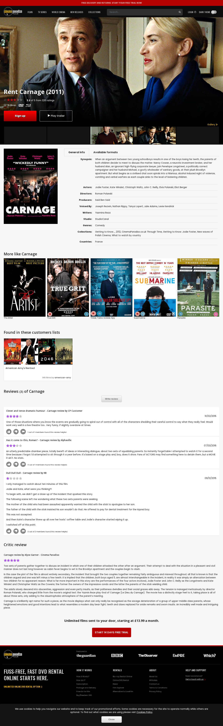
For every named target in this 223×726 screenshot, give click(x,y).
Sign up (20, 116)
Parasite (181, 317)
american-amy (63, 377)
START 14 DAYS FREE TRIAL (111, 632)
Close (111, 719)
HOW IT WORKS (84, 670)
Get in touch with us (194, 679)
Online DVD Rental (121, 680)
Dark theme (204, 12)
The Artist (8, 317)
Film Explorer (118, 687)
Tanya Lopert (135, 206)
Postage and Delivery (86, 687)
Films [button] (30, 12)
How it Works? (82, 676)
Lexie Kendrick (166, 206)
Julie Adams (150, 206)
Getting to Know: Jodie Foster (179, 231)
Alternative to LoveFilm (123, 691)
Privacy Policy (155, 691)
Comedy (100, 225)
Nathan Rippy (119, 206)
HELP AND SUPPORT (196, 670)
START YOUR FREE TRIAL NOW (111, 2)
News (115, 684)
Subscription (82, 684)
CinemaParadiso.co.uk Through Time (142, 231)
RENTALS (117, 670)
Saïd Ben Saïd (102, 200)
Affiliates (153, 680)
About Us (153, 676)
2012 (118, 231)
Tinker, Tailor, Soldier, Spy (103, 317)
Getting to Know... (105, 231)
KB (45, 472)
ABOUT (152, 670)
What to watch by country (126, 235)
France (99, 241)
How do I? (80, 680)
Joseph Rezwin (103, 206)
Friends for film (83, 691)
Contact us (154, 684)
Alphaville (66, 440)
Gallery (211, 124)
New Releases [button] (76, 12)
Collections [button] (94, 12)
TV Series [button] (42, 12)
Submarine (139, 317)
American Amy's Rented (20, 368)
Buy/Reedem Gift (84, 695)
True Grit (51, 317)
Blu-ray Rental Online (122, 676)
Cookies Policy (144, 712)
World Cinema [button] (58, 12)
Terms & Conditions (158, 687)
